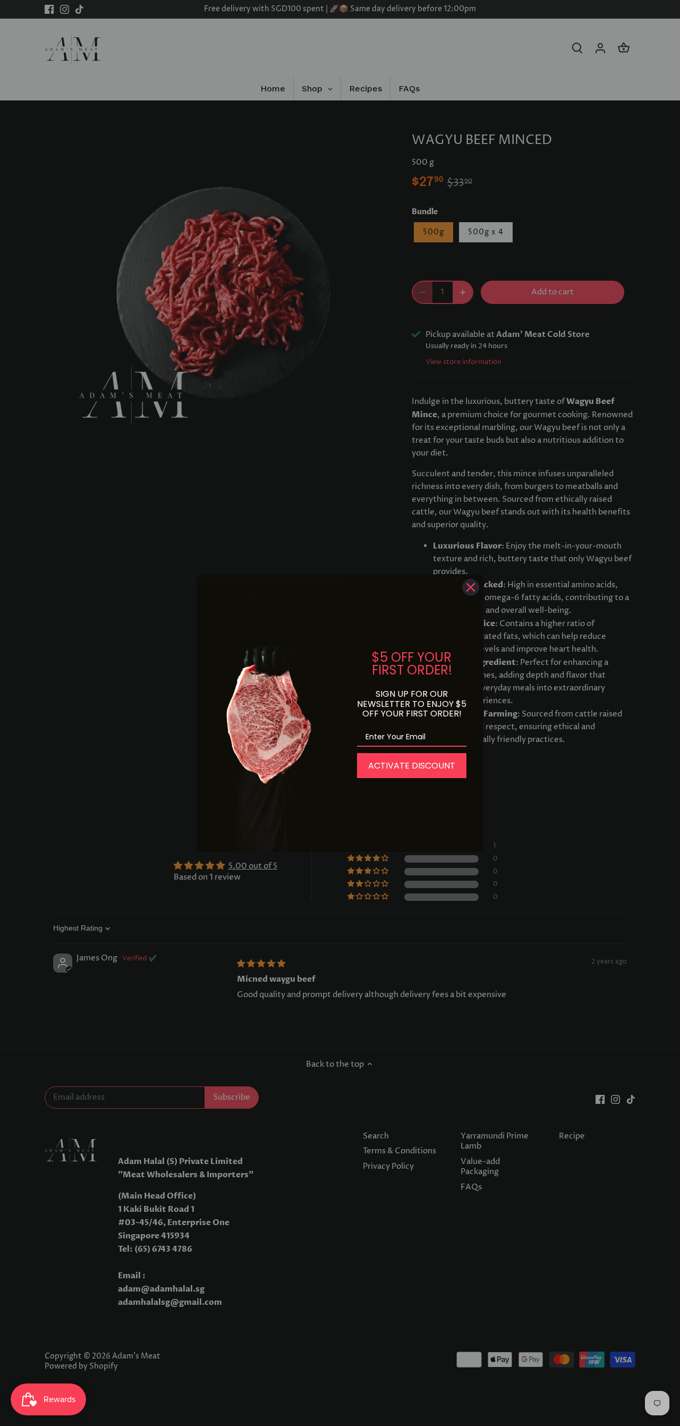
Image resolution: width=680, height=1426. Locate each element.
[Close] (470, 587)
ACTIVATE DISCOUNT (411, 766)
